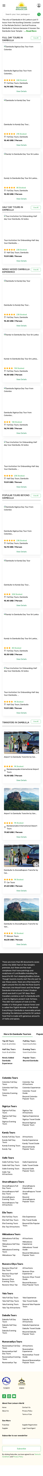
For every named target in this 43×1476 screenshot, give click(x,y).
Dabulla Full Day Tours (9, 1320)
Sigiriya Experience (30, 1116)
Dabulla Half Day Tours (9, 1326)
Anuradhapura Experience (28, 1187)
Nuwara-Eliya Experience (28, 1272)
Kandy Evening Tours (11, 1146)
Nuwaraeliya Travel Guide (30, 1356)
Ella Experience (29, 1217)
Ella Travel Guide (29, 1220)
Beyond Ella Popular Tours (31, 1224)
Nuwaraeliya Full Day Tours (11, 1347)
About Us (5, 1411)
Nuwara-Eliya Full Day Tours (9, 1269)
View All (35, 38)
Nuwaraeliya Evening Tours (11, 1358)
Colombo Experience (31, 1087)
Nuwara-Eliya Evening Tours (8, 1280)
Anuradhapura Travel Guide (31, 1192)
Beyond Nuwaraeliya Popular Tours (31, 1361)
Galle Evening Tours (10, 1169)
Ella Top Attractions (11, 1227)
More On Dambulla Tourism (17, 1034)
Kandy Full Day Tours (11, 1137)
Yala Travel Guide (29, 1301)
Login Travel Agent (29, 1428)
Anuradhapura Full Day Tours (10, 1187)
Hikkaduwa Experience (27, 1243)
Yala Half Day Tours (10, 1301)
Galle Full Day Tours (10, 1162)
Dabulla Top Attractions (27, 1320)
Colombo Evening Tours (9, 1094)
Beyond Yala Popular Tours (31, 1305)
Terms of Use (27, 1414)
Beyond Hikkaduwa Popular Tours (30, 1254)
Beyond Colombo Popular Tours (29, 1097)
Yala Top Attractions (11, 1308)
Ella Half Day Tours (10, 1220)
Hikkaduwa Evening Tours (10, 1250)
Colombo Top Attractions (28, 1083)
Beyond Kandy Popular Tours (28, 1148)
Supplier (5, 1428)
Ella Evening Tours (10, 1223)
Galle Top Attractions (7, 1173)
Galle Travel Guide (30, 1165)
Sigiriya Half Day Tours (9, 1117)
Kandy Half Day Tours (8, 1141)
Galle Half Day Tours (11, 1165)
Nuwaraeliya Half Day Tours (9, 1352)
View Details (21, 91)
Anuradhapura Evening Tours (8, 1198)
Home (4, 1407)
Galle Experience (29, 1162)
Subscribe (21, 1448)
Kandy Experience (30, 1140)
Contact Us (26, 1407)
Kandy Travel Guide (30, 1143)
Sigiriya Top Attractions (27, 1111)
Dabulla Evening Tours (9, 1332)
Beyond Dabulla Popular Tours (29, 1333)
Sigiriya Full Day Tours (9, 1111)
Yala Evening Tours (10, 1304)
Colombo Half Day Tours (10, 1088)
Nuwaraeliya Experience (27, 1350)
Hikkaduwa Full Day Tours (10, 1239)
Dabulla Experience (30, 1325)
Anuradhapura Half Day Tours (10, 1192)
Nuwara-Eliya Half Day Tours (10, 1275)
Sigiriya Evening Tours (9, 1122)
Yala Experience (29, 1298)
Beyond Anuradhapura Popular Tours (28, 1199)
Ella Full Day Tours (10, 1217)
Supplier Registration (29, 1425)
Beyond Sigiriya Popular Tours (29, 1124)
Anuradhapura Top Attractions (10, 1204)
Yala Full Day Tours (10, 1298)
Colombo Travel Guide (29, 1092)
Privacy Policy (27, 1411)
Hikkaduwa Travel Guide (30, 1248)
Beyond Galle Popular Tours (28, 1170)
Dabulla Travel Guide (31, 1328)
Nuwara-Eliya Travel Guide (31, 1278)
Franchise (5, 1425)
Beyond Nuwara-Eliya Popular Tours (30, 1283)
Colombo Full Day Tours (9, 1083)
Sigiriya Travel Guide (31, 1119)
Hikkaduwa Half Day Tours (11, 1245)
